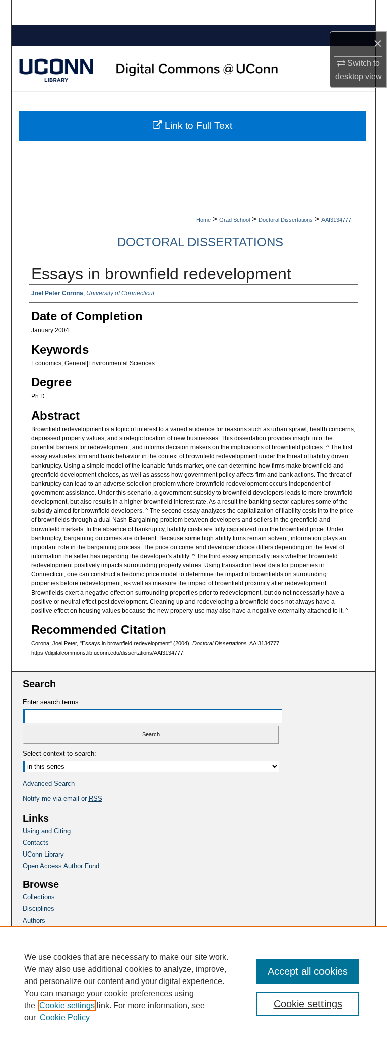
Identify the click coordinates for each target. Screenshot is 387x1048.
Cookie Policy (65, 1017)
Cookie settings (67, 1005)
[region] (193, 987)
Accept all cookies (308, 971)
